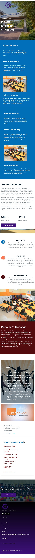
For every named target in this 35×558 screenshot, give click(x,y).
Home (4, 520)
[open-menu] (32, 5)
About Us (5, 522)
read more (8, 225)
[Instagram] (5, 513)
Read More (8, 433)
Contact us (6, 528)
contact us (8, 494)
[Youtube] (8, 513)
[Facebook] (3, 513)
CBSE (4, 525)
